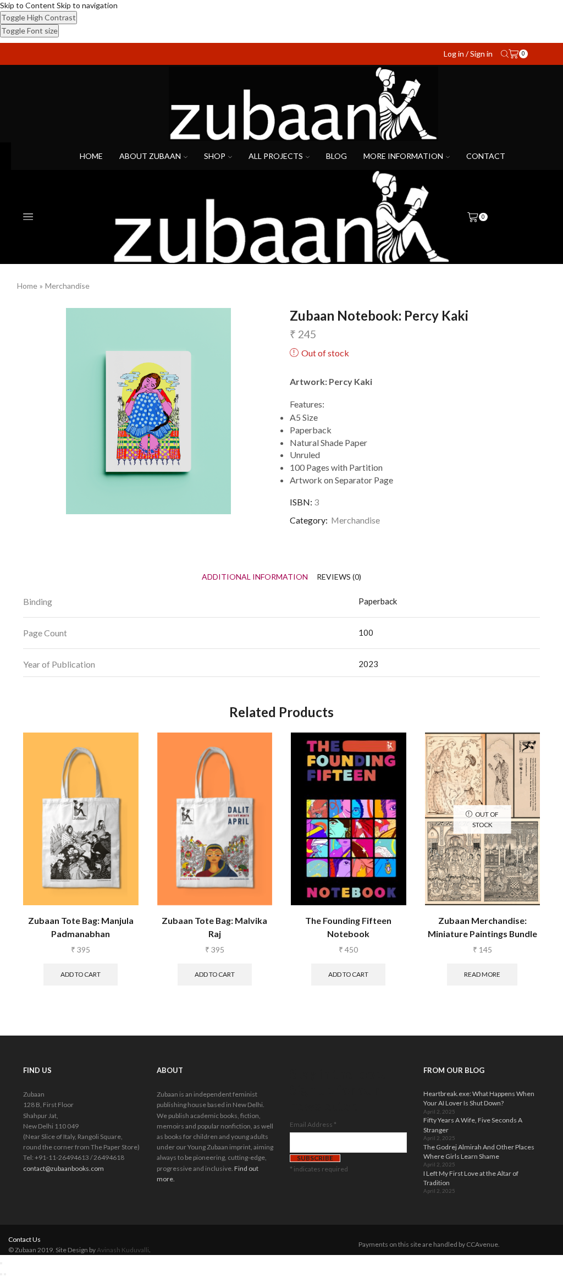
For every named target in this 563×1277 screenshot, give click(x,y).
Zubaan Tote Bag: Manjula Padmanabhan (81, 927)
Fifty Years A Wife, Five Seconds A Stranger (472, 1124)
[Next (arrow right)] (5, 1274)
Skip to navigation (87, 5)
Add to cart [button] (80, 974)
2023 (368, 664)
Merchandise (67, 285)
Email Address (313, 1124)
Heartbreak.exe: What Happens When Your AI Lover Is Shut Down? (478, 1098)
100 (365, 632)
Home (91, 156)
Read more (482, 974)
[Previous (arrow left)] (1, 1274)
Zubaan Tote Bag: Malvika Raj (214, 927)
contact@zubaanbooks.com (63, 1168)
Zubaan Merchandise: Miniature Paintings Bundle (482, 927)
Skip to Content (27, 5)
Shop (214, 156)
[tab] (254, 577)
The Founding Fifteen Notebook (348, 927)
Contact (485, 156)
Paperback (377, 601)
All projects (276, 156)
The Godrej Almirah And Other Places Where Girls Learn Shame (478, 1151)
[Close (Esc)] (1, 1263)
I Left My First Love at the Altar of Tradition (470, 1178)
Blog (336, 156)
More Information (403, 156)
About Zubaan (150, 156)
